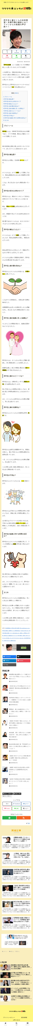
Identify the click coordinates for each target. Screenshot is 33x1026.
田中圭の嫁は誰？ (8, 99)
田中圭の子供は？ (8, 115)
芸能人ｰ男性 (18, 793)
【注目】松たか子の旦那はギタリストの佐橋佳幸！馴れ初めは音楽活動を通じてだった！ (19, 688)
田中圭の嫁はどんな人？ (10, 104)
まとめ (6, 120)
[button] (26, 56)
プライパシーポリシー (9, 1017)
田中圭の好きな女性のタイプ (12, 101)
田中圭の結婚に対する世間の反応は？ (15, 118)
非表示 (16, 93)
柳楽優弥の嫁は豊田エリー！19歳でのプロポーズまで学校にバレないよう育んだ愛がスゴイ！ (20, 676)
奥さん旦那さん (7, 796)
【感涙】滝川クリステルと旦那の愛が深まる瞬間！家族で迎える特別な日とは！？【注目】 (19, 758)
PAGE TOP (30, 993)
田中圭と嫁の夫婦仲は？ (10, 113)
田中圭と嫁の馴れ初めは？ (11, 106)
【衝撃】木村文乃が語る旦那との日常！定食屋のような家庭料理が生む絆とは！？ (19, 769)
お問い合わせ (16, 1020)
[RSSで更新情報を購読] (24, 817)
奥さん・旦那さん (8, 793)
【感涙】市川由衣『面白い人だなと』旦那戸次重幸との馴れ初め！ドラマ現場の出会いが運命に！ (19, 723)
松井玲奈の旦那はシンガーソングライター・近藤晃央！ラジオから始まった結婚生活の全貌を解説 (19, 700)
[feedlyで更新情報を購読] (9, 817)
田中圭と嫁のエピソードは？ (12, 111)
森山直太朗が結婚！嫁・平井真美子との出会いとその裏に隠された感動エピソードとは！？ (19, 746)
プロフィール (7, 96)
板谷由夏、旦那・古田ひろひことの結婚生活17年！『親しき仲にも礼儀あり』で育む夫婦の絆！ (20, 735)
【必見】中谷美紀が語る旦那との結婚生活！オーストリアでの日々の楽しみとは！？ (19, 781)
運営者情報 (24, 1017)
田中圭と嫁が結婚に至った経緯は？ (14, 108)
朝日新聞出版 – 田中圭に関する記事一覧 (13, 628)
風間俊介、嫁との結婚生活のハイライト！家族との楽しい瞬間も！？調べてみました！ (19, 711)
